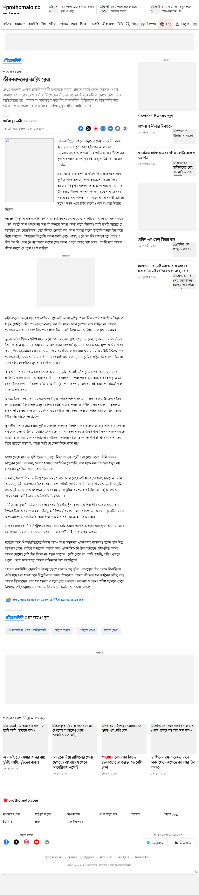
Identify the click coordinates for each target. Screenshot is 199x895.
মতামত (64, 24)
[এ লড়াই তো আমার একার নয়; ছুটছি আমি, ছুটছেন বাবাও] (25, 739)
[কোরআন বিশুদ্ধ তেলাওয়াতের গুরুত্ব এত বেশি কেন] (124, 739)
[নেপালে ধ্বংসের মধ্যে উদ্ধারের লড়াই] (104, 9)
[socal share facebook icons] (81, 130)
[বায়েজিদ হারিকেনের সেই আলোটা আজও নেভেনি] (184, 168)
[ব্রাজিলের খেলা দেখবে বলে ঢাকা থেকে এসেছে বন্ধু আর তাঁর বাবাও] (173, 739)
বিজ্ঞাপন (72, 857)
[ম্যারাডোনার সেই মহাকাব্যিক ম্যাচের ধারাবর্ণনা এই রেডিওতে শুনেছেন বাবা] (184, 281)
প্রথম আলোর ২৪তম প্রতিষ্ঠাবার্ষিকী (27, 630)
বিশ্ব (43, 24)
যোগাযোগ (123, 857)
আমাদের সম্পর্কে (53, 857)
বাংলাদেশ (19, 24)
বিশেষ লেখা (111, 630)
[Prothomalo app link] (155, 843)
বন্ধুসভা (136, 814)
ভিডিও (121, 24)
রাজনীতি (33, 24)
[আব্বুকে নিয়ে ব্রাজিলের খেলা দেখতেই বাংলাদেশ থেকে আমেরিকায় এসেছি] (74, 739)
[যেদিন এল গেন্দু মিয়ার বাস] (184, 250)
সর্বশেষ (7, 24)
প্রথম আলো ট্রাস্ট (108, 814)
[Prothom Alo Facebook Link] (8, 842)
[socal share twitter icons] (89, 130)
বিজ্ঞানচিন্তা (73, 814)
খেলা (74, 24)
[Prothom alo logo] (20, 801)
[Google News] (47, 843)
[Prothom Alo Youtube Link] (38, 842)
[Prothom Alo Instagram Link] (28, 842)
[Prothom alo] (23, 9)
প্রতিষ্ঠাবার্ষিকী (12, 61)
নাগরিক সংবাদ (11, 814)
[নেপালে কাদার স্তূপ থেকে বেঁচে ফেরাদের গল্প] (155, 9)
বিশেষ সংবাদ (62, 630)
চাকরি (95, 24)
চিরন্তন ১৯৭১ (171, 814)
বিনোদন (84, 24)
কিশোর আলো (43, 814)
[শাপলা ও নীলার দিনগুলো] (184, 136)
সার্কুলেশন (88, 857)
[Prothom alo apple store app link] (183, 843)
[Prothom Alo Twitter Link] (18, 842)
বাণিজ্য (53, 24)
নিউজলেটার (141, 857)
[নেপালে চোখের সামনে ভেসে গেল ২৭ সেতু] (53, 9)
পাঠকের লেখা (87, 630)
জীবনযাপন (108, 24)
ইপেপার (7, 822)
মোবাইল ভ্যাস (75, 822)
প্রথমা (38, 822)
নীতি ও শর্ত (106, 857)
